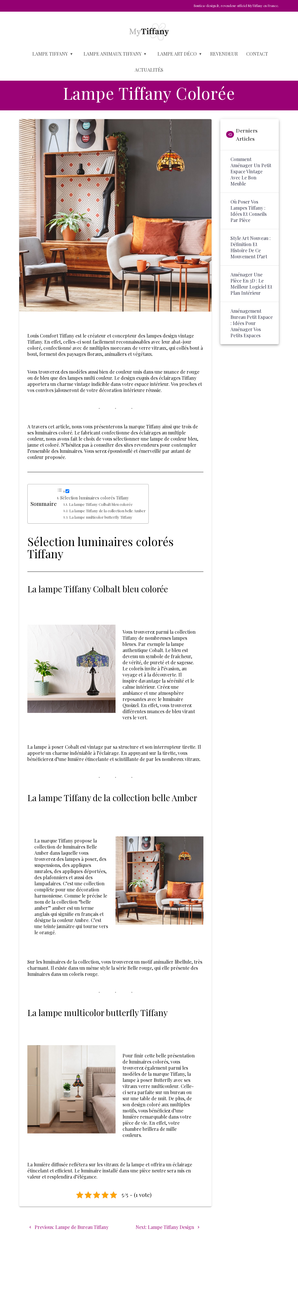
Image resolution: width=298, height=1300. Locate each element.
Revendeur (224, 54)
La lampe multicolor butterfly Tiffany (100, 517)
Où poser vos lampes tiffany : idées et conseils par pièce (248, 211)
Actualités (149, 70)
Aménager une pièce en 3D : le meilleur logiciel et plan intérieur (251, 283)
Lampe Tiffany (50, 54)
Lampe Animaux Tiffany (112, 54)
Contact (257, 54)
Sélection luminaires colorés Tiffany (94, 498)
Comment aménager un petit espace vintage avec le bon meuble (250, 171)
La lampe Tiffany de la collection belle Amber (107, 510)
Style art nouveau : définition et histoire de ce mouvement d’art (250, 247)
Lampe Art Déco (177, 54)
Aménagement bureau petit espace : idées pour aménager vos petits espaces (251, 323)
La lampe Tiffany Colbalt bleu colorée (101, 504)
